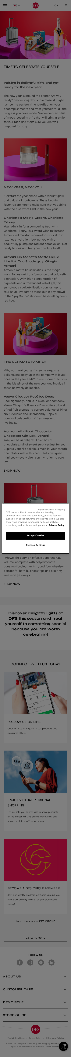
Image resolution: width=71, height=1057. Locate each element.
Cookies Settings (35, 545)
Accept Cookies (35, 535)
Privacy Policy (56, 525)
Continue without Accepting (51, 510)
